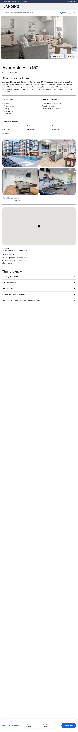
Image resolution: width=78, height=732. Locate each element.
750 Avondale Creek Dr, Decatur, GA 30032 (16, 251)
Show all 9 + (6, 133)
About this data (7, 263)
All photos (71, 56)
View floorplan (57, 56)
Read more (6, 92)
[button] (39, 226)
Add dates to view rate (11, 725)
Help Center (71, 1)
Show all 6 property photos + (11, 198)
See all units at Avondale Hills (11, 201)
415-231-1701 (13, 1)
